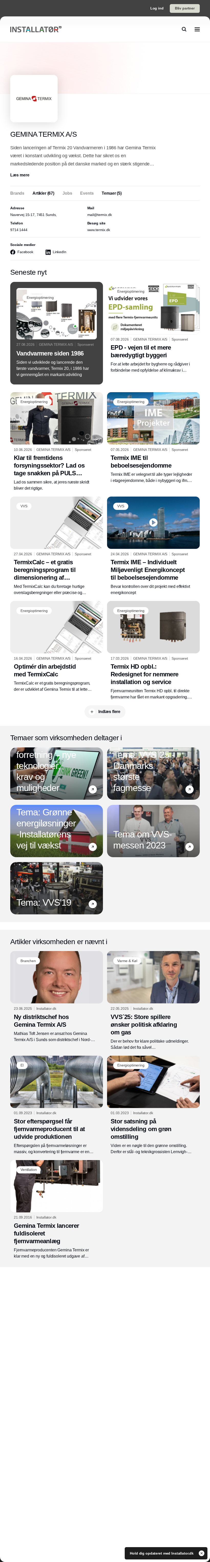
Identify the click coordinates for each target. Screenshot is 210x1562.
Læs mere (19, 175)
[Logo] (35, 29)
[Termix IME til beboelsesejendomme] (153, 438)
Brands (17, 193)
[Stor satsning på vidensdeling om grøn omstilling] (153, 1105)
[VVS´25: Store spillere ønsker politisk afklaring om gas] (153, 1000)
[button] (93, 789)
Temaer (111, 193)
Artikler (43, 193)
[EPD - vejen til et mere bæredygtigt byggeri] (153, 327)
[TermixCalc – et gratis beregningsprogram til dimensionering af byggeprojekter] (56, 546)
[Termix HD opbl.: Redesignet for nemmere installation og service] (153, 650)
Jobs (67, 193)
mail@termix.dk (99, 215)
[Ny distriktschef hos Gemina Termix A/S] (56, 997)
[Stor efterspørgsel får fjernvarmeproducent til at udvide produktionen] (56, 1105)
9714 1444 (18, 230)
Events (86, 193)
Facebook (25, 252)
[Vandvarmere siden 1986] (56, 333)
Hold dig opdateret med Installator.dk (162, 1553)
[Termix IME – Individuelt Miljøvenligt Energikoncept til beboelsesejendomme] (153, 546)
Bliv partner (185, 8)
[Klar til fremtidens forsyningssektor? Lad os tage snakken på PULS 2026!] (56, 441)
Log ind (157, 8)
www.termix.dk (98, 230)
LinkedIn (59, 252)
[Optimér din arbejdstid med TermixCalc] (56, 647)
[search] (184, 29)
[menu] (197, 29)
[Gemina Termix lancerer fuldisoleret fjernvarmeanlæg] (56, 1209)
